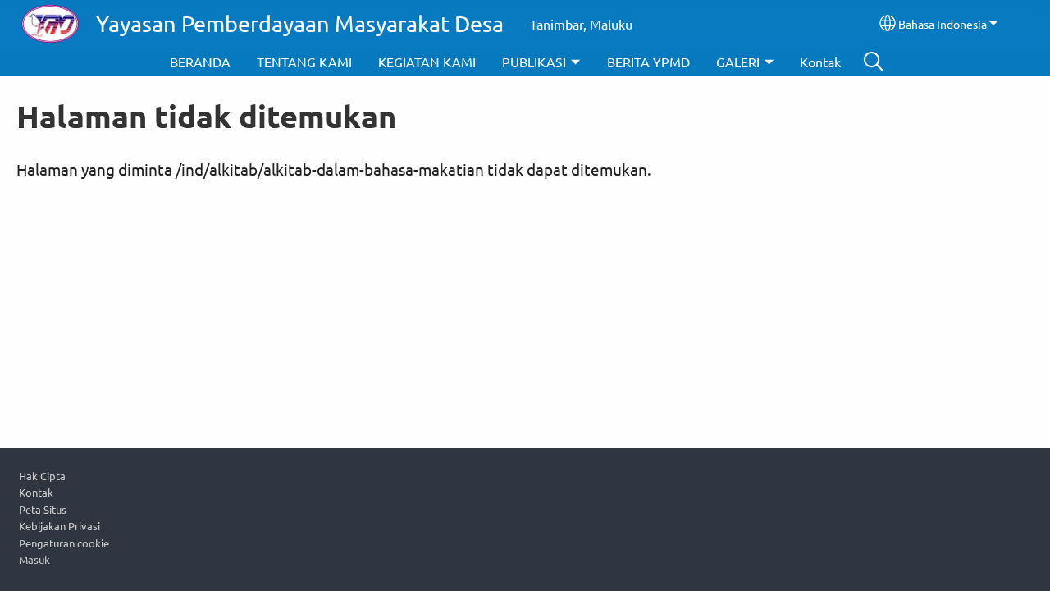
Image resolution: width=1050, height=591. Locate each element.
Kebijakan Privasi (59, 526)
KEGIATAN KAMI (427, 61)
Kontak (820, 61)
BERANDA (200, 61)
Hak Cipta (42, 476)
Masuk (34, 559)
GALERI (738, 61)
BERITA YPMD (648, 61)
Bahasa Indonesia (942, 23)
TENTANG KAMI (304, 61)
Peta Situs (42, 509)
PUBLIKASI (534, 61)
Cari (873, 62)
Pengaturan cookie (64, 543)
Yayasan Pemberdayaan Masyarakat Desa (300, 23)
